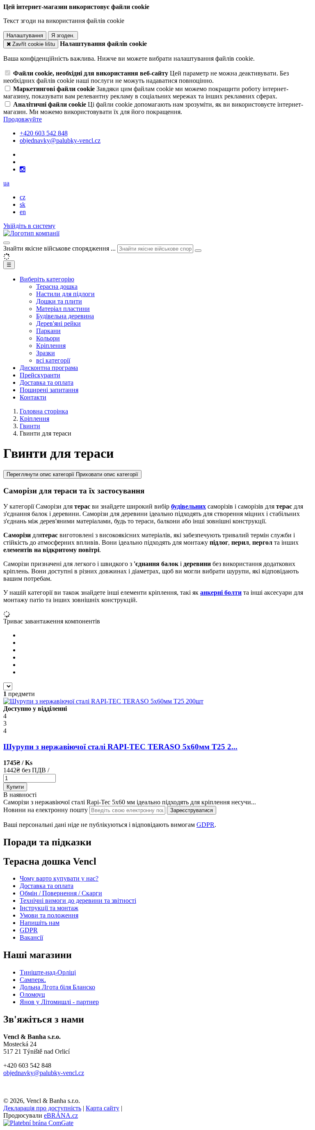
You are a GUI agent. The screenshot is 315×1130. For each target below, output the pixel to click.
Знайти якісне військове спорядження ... (59, 248)
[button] (6, 183)
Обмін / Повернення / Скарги (61, 893)
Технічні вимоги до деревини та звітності (78, 900)
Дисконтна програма (49, 367)
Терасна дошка (57, 286)
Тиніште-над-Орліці (48, 972)
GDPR (205, 824)
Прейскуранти (40, 375)
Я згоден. (63, 35)
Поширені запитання (49, 389)
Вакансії (31, 937)
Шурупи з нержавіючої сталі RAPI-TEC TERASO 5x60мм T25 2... (120, 746)
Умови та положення (49, 915)
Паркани (48, 330)
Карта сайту (102, 1108)
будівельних (188, 506)
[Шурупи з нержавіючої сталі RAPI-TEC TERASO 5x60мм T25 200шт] (103, 701)
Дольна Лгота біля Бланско (57, 987)
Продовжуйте (22, 119)
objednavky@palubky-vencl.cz (43, 1072)
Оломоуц (32, 994)
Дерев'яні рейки (58, 323)
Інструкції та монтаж (49, 907)
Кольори (48, 338)
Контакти (33, 397)
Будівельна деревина (65, 316)
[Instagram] (22, 169)
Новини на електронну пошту (46, 809)
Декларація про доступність (42, 1108)
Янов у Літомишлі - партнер (59, 1001)
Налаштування (25, 35)
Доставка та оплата (46, 382)
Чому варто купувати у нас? (59, 878)
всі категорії (53, 360)
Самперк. (33, 979)
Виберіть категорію (47, 279)
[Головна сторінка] (31, 233)
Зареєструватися (191, 810)
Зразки (45, 352)
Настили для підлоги (65, 293)
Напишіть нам (39, 922)
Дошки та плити (59, 301)
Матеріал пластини (63, 308)
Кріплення (51, 345)
